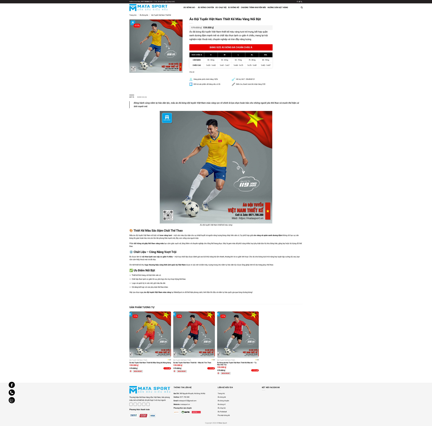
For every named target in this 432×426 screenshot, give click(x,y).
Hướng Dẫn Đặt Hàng (278, 7)
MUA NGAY (138, 371)
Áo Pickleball (222, 412)
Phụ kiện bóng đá (224, 415)
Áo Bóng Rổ (233, 7)
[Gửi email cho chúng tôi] (299, 1)
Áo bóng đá (222, 397)
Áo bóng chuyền (223, 401)
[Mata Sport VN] (148, 7)
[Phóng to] (132, 70)
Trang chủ (132, 15)
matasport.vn (185, 404)
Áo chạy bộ (222, 408)
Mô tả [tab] (131, 97)
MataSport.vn (179, 292)
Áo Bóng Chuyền (206, 7)
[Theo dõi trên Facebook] (297, 1)
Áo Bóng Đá (189, 7)
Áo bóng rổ (221, 404)
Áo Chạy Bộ (220, 7)
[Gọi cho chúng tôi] (301, 1)
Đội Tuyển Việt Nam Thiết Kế (161, 15)
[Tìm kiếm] (302, 7)
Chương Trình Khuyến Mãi (253, 7)
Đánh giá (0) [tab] (142, 97)
